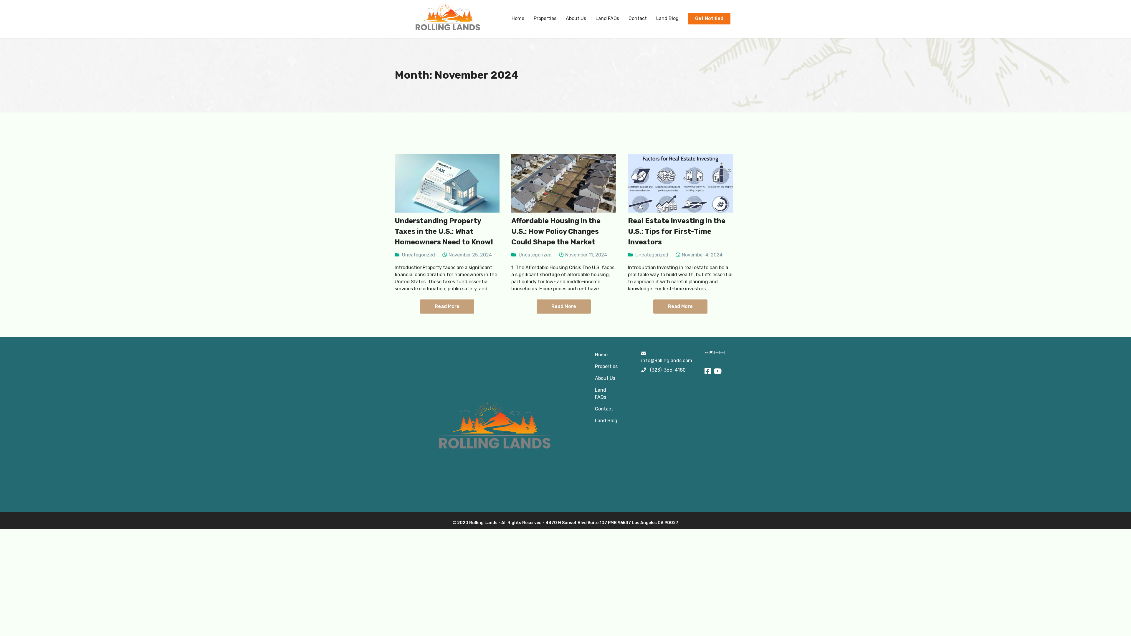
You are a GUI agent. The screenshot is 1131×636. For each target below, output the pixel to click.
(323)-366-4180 (668, 370)
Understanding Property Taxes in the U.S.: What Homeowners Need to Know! (444, 231)
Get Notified (709, 18)
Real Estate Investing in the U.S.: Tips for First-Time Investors (676, 231)
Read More (447, 306)
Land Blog (667, 18)
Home (518, 18)
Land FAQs (607, 18)
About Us (576, 18)
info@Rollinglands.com (666, 360)
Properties (545, 18)
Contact (638, 18)
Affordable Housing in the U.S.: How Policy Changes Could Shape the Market (556, 231)
